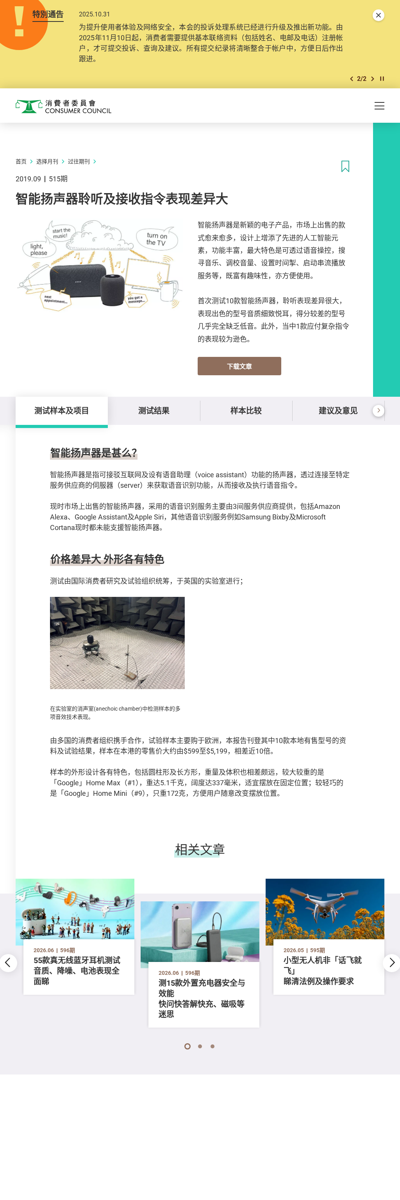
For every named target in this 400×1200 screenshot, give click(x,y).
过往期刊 (79, 161)
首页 (21, 161)
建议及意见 (338, 410)
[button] (351, 78)
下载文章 (239, 366)
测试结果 (154, 410)
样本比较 (246, 410)
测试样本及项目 (61, 410)
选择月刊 (47, 161)
